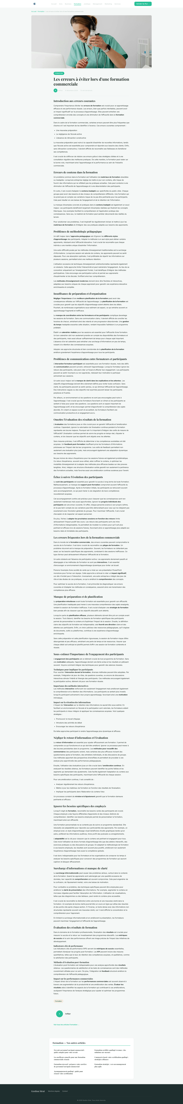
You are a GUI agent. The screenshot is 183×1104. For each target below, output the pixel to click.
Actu (60, 4)
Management (97, 4)
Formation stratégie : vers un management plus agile (110, 1065)
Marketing (108, 4)
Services (117, 4)
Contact (65, 1091)
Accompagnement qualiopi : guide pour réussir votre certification (68, 1072)
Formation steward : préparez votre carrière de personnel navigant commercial (70, 1065)
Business (68, 4)
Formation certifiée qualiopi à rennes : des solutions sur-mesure (110, 1051)
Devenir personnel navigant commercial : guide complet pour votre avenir (69, 1051)
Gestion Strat (38, 1091)
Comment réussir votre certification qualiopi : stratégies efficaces (111, 1058)
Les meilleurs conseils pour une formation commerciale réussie (69, 1058)
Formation (77, 4)
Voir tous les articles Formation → (66, 1025)
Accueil (54, 4)
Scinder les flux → (143, 4)
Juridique (87, 4)
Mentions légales (54, 1091)
